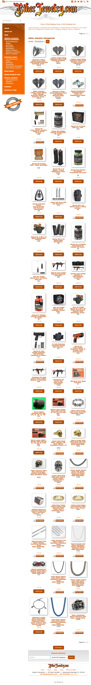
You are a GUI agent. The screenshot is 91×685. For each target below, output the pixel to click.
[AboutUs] (8, 31)
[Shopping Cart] (87, 1)
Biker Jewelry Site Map (58, 676)
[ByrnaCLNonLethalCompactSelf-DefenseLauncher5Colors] (38, 353)
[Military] (9, 81)
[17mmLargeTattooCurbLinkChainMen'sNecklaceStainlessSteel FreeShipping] (78, 582)
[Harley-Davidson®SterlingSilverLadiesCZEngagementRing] (78, 93)
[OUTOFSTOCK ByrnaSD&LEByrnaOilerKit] (38, 278)
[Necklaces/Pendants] (14, 66)
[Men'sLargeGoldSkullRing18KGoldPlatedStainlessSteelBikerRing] (78, 442)
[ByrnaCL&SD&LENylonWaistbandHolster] (39, 238)
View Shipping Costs (53, 24)
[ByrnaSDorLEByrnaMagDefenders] (58, 240)
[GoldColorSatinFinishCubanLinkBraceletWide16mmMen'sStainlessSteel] (58, 507)
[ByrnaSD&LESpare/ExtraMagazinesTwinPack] (58, 171)
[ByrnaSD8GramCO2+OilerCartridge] (38, 164)
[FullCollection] (12, 41)
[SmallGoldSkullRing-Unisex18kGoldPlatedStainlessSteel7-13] (58, 443)
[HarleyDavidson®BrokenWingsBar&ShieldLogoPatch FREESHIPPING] (38, 571)
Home (46, 10)
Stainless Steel (45, 27)
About (49, 670)
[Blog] (6, 35)
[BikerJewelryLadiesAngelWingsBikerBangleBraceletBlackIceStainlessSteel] (39, 94)
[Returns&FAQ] (10, 90)
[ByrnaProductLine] (12, 74)
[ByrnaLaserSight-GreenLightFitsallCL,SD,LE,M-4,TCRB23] (38, 442)
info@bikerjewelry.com (48, 674)
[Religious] (10, 83)
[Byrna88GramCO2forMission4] (58, 203)
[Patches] (7, 86)
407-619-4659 (65, 674)
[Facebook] (72, 1)
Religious (40, 29)
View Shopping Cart (69, 24)
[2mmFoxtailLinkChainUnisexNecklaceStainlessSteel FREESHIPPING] (58, 542)
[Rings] (8, 43)
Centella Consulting (84, 675)
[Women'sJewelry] (13, 52)
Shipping (58, 29)
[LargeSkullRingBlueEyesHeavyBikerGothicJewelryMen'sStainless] (58, 478)
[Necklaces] (10, 48)
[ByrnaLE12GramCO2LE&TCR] (78, 126)
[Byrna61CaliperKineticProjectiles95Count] (39, 316)
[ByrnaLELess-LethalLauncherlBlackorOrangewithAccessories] (78, 349)
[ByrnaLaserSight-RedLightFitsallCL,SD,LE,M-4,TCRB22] (58, 411)
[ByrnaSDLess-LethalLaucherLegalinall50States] (38, 131)
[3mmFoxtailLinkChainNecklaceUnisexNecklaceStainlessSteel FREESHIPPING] (78, 546)
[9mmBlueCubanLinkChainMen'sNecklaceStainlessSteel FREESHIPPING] (58, 622)
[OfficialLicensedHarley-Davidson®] (11, 38)
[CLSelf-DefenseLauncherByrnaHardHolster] (58, 345)
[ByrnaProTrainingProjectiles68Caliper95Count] (78, 245)
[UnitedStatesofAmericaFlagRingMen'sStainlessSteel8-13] (39, 511)
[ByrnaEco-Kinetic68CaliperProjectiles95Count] (78, 171)
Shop (61, 670)
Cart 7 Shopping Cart (58, 682)
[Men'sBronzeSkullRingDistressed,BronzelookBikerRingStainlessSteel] (38, 472)
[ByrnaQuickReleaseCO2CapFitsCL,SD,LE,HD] (38, 413)
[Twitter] (78, 1)
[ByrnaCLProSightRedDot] (78, 381)
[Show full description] (61, 97)
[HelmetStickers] (11, 78)
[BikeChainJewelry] (13, 68)
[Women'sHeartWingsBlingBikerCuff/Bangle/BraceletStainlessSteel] (39, 62)
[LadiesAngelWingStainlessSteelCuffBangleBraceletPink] (58, 60)
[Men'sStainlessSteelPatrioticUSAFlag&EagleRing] (78, 616)
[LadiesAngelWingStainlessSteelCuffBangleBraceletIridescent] (78, 61)
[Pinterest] (75, 1)
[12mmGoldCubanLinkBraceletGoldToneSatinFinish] (78, 506)
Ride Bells (55, 27)
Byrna (71, 29)
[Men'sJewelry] (12, 53)
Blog (55, 670)
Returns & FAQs (71, 670)
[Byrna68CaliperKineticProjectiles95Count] (58, 132)
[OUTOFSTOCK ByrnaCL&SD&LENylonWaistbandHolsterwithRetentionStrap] (78, 309)
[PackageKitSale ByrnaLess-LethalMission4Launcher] (38, 378)
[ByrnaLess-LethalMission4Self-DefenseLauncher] (78, 276)
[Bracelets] (10, 46)
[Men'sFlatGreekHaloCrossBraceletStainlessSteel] (78, 412)
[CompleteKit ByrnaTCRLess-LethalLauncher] (58, 381)
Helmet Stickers (66, 27)
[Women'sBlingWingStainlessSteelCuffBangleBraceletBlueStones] (58, 94)
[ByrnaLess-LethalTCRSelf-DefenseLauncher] (58, 274)
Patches (74, 27)
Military (65, 29)
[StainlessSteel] (10, 57)
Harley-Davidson (34, 27)
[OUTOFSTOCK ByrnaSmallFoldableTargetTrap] (58, 309)
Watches (77, 29)
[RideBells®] (9, 71)
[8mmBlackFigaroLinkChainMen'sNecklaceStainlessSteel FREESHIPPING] (58, 579)
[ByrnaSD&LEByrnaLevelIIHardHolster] (78, 207)
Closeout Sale (49, 29)
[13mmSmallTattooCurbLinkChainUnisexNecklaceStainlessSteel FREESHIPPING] (78, 472)
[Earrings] (9, 45)
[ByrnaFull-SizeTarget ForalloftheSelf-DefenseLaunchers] (39, 206)
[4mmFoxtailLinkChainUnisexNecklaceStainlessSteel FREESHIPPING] (39, 543)
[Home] (6, 28)
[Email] (81, 1)
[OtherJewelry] (11, 50)
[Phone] (84, 1)
